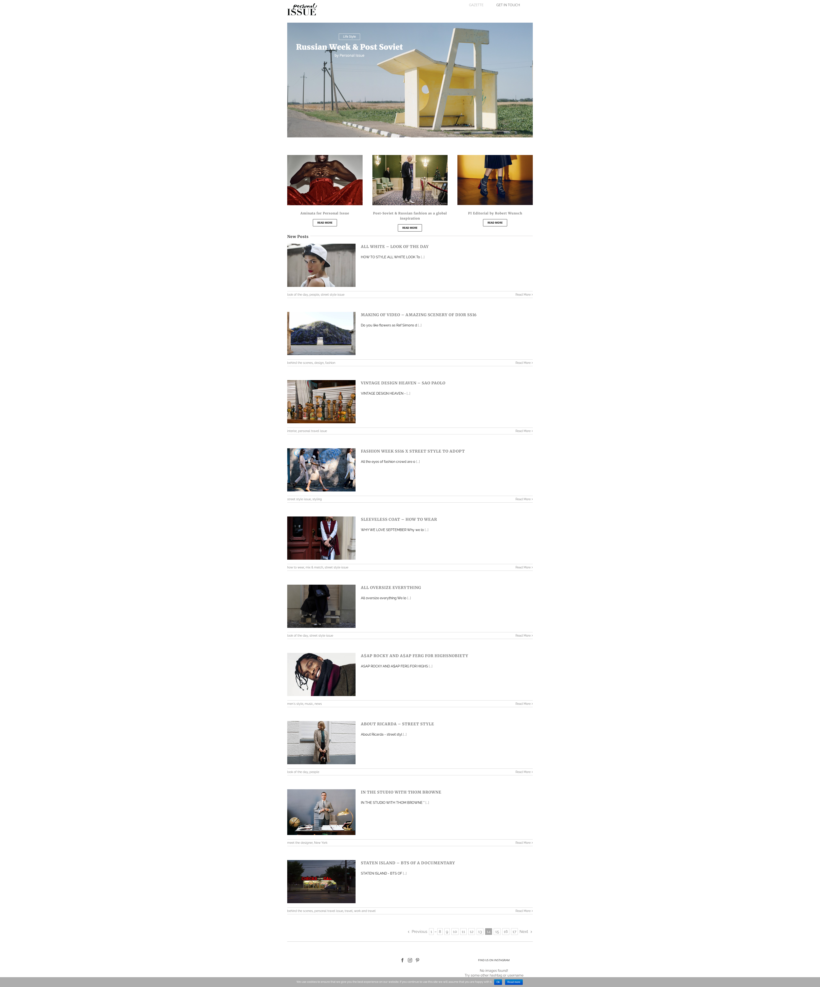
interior (292, 431)
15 (497, 931)
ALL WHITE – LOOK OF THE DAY (395, 246)
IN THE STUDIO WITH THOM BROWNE (401, 792)
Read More (523, 294)
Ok (498, 982)
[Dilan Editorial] (495, 157)
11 (463, 931)
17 (514, 931)
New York (320, 842)
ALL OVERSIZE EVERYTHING (391, 587)
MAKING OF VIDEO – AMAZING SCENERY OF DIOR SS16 (419, 314)
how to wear (295, 567)
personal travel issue (312, 431)
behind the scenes (300, 362)
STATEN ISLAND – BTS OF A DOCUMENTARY (408, 862)
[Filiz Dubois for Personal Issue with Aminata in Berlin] (325, 157)
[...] (423, 257)
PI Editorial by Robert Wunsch (495, 213)
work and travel (365, 911)
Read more (513, 982)
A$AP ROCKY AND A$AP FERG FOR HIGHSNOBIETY (414, 655)
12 (471, 931)
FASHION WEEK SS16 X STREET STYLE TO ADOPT (413, 451)
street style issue (332, 294)
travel (349, 911)
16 (506, 931)
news (318, 703)
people (314, 294)
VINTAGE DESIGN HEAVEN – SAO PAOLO (403, 383)
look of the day (297, 294)
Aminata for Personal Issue (324, 213)
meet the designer (300, 842)
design (319, 362)
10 (455, 931)
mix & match (314, 567)
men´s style (295, 703)
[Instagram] (410, 960)
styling (317, 499)
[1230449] (410, 157)
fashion (330, 362)
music (309, 703)
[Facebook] (402, 960)
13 (480, 931)
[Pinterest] (417, 960)
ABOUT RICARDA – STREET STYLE (397, 723)
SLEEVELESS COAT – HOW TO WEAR (399, 519)
